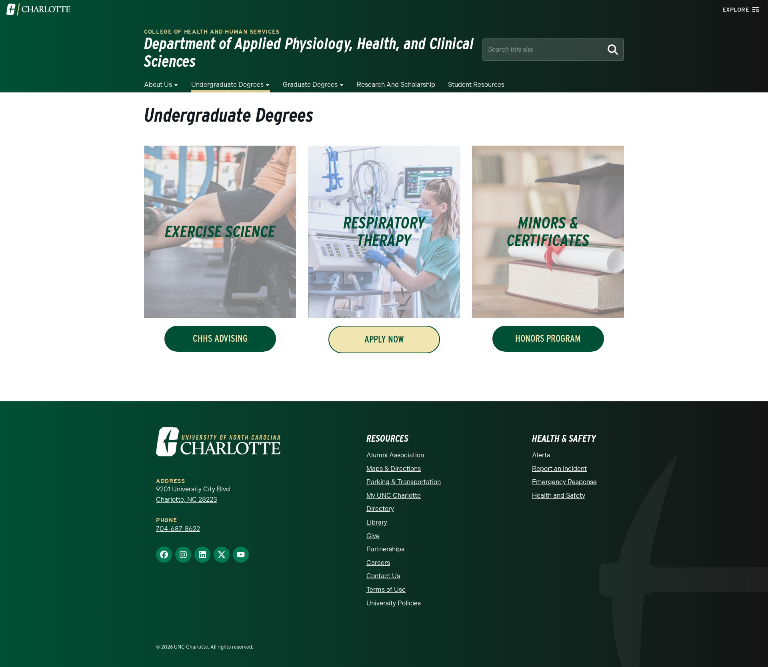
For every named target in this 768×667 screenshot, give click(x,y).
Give (373, 536)
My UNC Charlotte (393, 495)
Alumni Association (395, 455)
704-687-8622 (178, 529)
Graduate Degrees (310, 84)
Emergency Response (564, 482)
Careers (378, 563)
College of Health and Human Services (212, 32)
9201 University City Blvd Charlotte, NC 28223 (193, 494)
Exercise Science (220, 231)
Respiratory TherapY (384, 231)
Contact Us (383, 576)
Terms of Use (386, 589)
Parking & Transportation (403, 482)
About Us (158, 84)
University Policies (393, 603)
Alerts (541, 455)
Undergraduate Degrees (227, 84)
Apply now (384, 339)
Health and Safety (558, 495)
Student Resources (476, 84)
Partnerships (385, 549)
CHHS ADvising (220, 338)
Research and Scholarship (396, 84)
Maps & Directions (393, 469)
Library (376, 522)
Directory (380, 509)
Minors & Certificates (548, 231)
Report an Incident (559, 469)
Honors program (548, 338)
